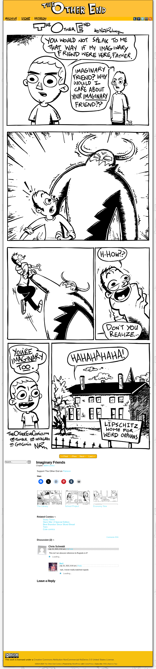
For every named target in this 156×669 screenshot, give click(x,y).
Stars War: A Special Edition (56, 522)
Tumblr (135, 19)
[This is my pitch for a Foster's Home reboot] (78, 452)
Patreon (67, 471)
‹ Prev (74, 456)
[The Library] (49, 497)
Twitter (143, 19)
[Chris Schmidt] (42, 550)
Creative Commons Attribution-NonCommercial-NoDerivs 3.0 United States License (74, 659)
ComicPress (89, 664)
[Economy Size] (105, 497)
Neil (61, 563)
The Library (42, 506)
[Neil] (53, 571)
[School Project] (77, 497)
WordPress (76, 664)
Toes (45, 527)
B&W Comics (49, 466)
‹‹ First (64, 456)
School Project (72, 506)
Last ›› (92, 456)
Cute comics (49, 529)
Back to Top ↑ (113, 664)
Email (146, 19)
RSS (150, 19)
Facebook (139, 19)
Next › (82, 456)
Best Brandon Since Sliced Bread (59, 524)
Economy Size (100, 506)
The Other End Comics (78, 8)
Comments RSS (112, 537)
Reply (71, 549)
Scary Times (49, 519)
